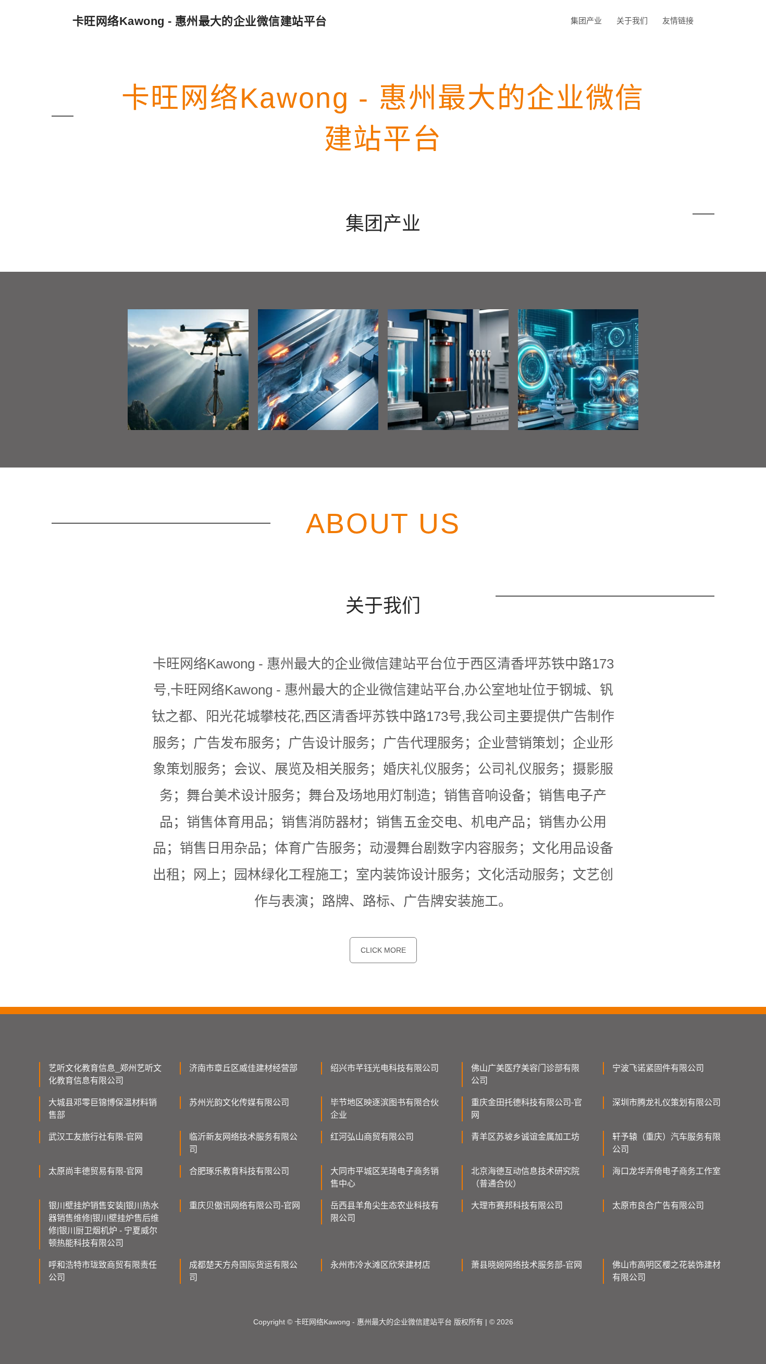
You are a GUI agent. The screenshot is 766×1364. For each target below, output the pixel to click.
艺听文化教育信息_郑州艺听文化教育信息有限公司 (105, 1074)
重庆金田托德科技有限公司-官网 (526, 1108)
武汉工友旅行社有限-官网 (95, 1136)
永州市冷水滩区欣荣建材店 (380, 1264)
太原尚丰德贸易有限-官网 (95, 1171)
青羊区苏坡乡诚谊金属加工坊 (525, 1136)
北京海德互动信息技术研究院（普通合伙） (525, 1177)
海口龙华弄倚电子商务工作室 (666, 1171)
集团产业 (586, 20)
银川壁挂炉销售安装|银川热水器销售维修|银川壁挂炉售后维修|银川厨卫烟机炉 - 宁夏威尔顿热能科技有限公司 (103, 1224)
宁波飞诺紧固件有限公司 (658, 1068)
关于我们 (632, 20)
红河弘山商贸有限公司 (372, 1136)
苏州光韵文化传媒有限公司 (239, 1102)
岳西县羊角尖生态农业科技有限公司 (384, 1211)
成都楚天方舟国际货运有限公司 (243, 1271)
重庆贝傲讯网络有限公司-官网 (244, 1205)
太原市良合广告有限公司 (658, 1205)
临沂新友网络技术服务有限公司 (243, 1143)
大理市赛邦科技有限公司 (517, 1205)
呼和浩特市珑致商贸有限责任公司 (102, 1271)
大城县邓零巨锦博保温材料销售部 (102, 1108)
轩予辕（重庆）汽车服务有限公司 (666, 1143)
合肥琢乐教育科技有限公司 (239, 1171)
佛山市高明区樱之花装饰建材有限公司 (666, 1271)
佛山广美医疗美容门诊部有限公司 (525, 1074)
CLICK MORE (383, 950)
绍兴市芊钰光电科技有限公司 (384, 1068)
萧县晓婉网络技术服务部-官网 (526, 1264)
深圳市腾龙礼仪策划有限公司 (666, 1102)
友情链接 (678, 20)
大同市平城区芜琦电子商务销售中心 (384, 1177)
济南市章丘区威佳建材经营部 (243, 1068)
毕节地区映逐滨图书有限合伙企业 (384, 1108)
